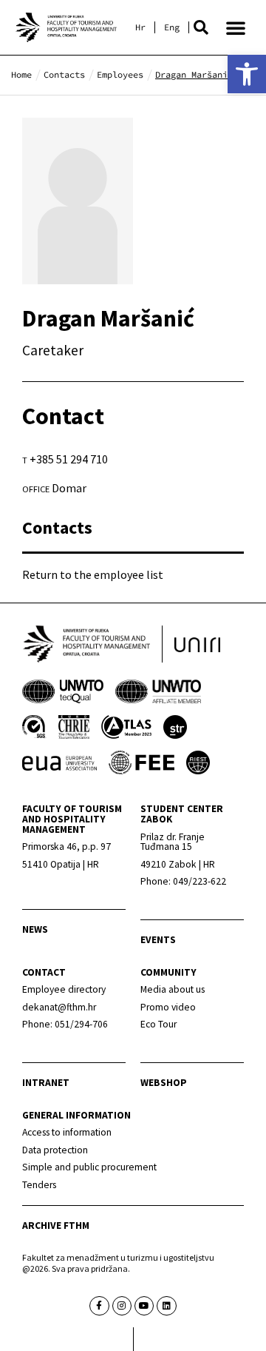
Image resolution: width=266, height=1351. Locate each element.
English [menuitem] (172, 27)
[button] (201, 27)
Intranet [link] (45, 1082)
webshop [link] (163, 1082)
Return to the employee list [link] (92, 574)
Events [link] (158, 939)
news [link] (35, 929)
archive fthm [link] (55, 1225)
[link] (247, 74)
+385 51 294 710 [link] (69, 459)
